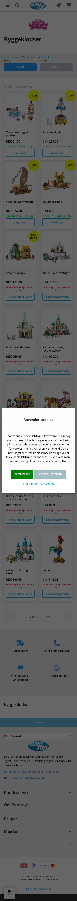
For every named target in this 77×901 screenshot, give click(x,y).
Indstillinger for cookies (38, 483)
